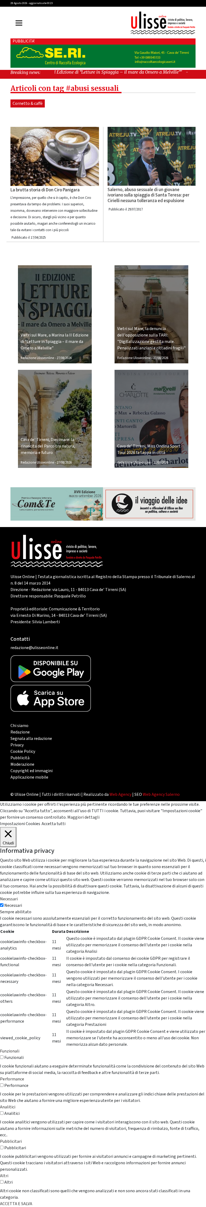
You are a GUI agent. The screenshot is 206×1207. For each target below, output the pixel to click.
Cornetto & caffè (28, 103)
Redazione (20, 732)
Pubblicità (20, 758)
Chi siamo (19, 726)
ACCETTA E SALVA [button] (16, 1204)
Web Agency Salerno (161, 794)
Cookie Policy (22, 751)
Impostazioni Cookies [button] (20, 824)
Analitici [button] (7, 1107)
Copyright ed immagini (31, 771)
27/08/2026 (64, 358)
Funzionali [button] (9, 1051)
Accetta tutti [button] (53, 824)
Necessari (13, 905)
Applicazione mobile (29, 777)
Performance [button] (12, 1079)
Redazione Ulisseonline (37, 358)
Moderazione (22, 764)
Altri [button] (4, 1176)
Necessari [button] (9, 899)
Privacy (17, 745)
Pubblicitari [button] (11, 1141)
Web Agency (120, 794)
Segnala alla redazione (31, 739)
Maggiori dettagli (83, 817)
